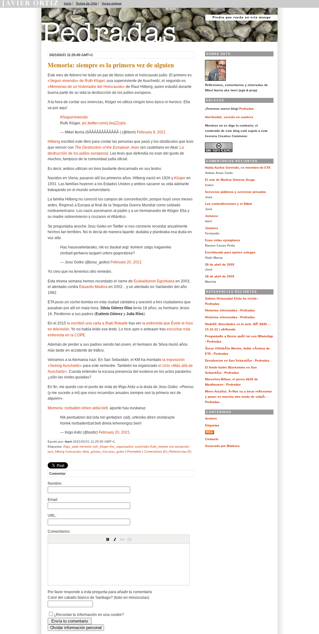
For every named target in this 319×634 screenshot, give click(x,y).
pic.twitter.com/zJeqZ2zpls (104, 123)
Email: (53, 499)
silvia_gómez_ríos (95, 451)
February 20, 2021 (126, 262)
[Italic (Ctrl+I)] (115, 539)
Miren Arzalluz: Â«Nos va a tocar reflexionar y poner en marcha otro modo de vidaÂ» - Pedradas (238, 397)
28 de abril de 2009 (219, 264)
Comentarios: (59, 531)
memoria (85, 446)
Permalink (134, 451)
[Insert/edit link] (122, 539)
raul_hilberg (56, 451)
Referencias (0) (180, 451)
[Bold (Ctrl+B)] (107, 539)
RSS (209, 432)
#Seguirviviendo (74, 117)
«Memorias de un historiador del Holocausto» (86, 86)
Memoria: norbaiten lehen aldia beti (78, 408)
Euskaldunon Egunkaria (154, 281)
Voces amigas (111, 3)
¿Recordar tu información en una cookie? (89, 614)
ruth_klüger (101, 446)
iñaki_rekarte (159, 446)
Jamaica (211, 216)
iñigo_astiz (71, 446)
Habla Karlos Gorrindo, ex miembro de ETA (237, 167)
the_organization (122, 446)
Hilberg (54, 141)
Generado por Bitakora (222, 446)
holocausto (73, 451)
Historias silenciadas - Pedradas (230, 310)
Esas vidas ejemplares (222, 240)
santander (182, 446)
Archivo (211, 418)
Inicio (67, 3)
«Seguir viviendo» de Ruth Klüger (76, 81)
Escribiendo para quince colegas (230, 252)
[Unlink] (129, 539)
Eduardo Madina (93, 287)
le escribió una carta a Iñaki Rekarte (97, 323)
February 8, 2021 (151, 132)
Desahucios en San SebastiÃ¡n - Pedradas (237, 360)
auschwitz (142, 446)
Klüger (179, 178)
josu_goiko (116, 451)
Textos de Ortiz (86, 3)
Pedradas (53, 44)
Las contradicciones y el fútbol (228, 203)
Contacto (211, 439)
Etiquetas (212, 425)
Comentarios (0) (155, 451)
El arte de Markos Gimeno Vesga (230, 179)
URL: (52, 515)
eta (171, 446)
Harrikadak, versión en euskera (229, 117)
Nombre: (55, 483)
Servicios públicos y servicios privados (235, 192)
